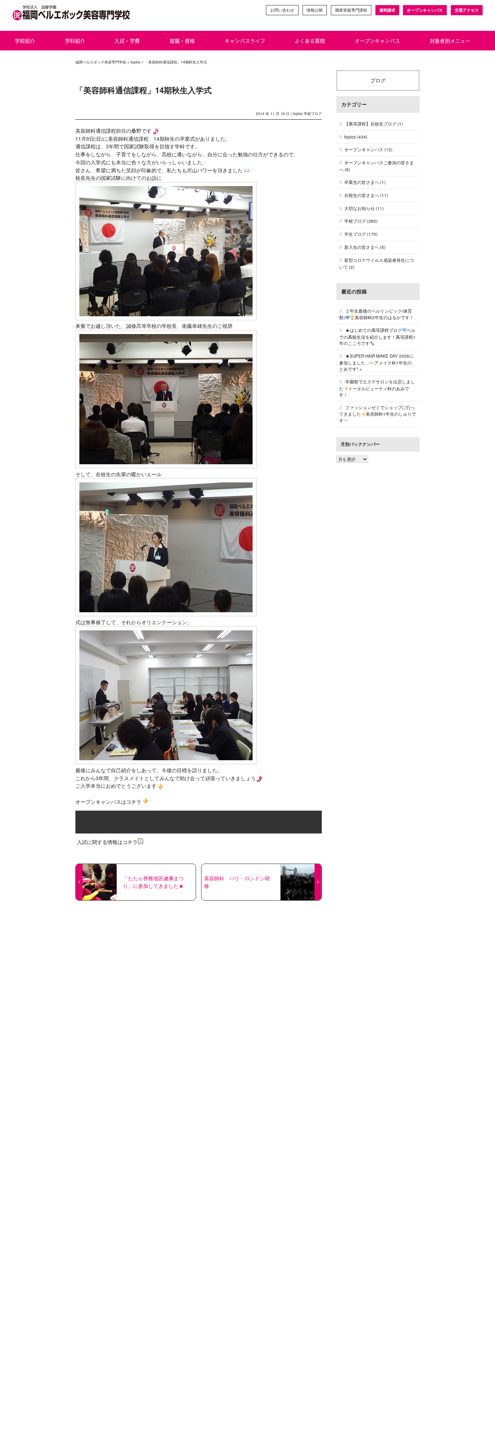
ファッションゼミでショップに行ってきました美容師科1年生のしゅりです (377, 413)
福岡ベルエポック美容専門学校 (100, 62)
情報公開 (315, 10)
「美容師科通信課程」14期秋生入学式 (143, 90)
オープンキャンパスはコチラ (108, 801)
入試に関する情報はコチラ (106, 841)
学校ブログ (313, 113)
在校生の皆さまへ (361, 195)
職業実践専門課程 (351, 10)
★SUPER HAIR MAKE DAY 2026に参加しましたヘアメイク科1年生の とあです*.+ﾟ (376, 362)
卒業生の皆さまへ (361, 182)
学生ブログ (355, 234)
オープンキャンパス (425, 10)
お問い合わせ (282, 10)
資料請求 (387, 10)
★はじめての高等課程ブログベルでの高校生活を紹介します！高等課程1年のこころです (377, 336)
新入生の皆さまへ (361, 247)
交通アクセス (467, 10)
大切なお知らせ (359, 208)
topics (298, 113)
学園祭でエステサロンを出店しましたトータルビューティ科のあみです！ (377, 388)
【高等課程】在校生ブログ (370, 124)
